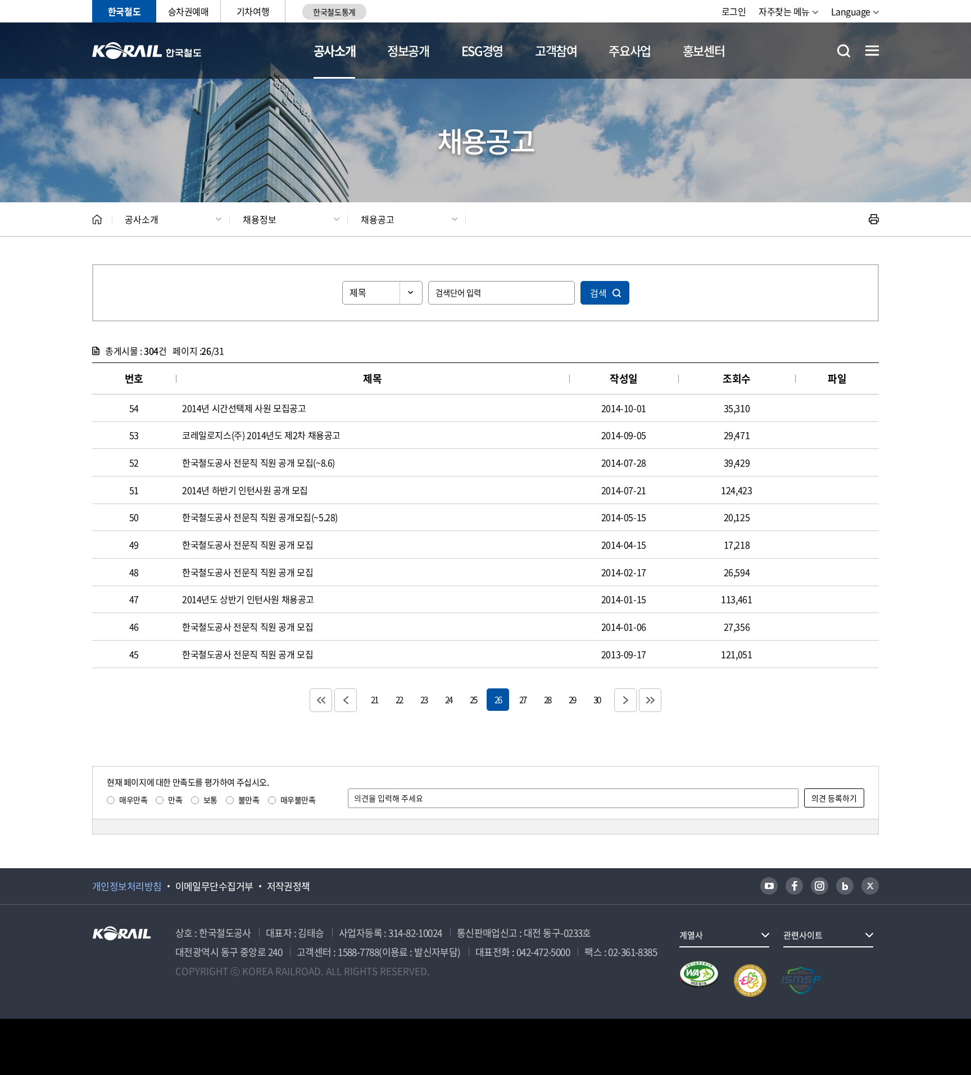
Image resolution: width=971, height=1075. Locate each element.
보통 (210, 799)
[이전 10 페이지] (345, 700)
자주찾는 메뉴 (784, 11)
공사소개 (335, 50)
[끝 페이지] (650, 700)
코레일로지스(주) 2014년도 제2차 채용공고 (261, 435)
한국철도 (124, 11)
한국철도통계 (334, 11)
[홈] (97, 219)
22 (399, 699)
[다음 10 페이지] (625, 700)
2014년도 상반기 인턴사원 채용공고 (248, 599)
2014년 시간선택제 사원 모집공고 (244, 408)
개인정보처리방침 (127, 886)
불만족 (249, 799)
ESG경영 (482, 50)
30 (596, 699)
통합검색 (843, 50)
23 (423, 699)
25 (473, 699)
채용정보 (259, 219)
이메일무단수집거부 (214, 886)
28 (547, 699)
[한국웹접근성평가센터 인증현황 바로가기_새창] (699, 980)
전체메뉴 (872, 51)
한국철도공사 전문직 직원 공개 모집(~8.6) (258, 462)
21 (374, 699)
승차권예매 (188, 11)
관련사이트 (803, 935)
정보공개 (408, 50)
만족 (175, 799)
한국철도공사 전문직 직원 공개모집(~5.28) (260, 517)
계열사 (691, 935)
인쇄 (874, 219)
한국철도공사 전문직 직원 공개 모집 (247, 544)
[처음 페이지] (321, 700)
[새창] (769, 886)
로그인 (734, 11)
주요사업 (630, 50)
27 (522, 699)
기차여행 (253, 11)
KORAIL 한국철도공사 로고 (147, 50)
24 (448, 699)
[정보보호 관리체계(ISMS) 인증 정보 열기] (801, 980)
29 (572, 699)
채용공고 (377, 219)
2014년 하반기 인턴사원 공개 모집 (245, 490)
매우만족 (133, 799)
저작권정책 (288, 886)
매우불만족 (298, 799)
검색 (598, 293)
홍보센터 (704, 50)
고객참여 (556, 50)
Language (850, 11)
